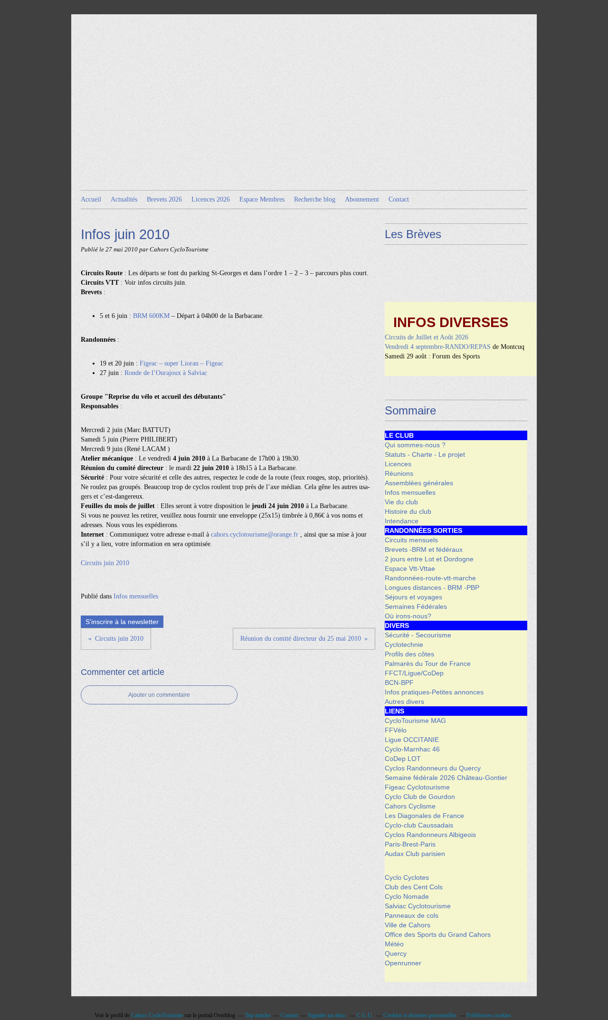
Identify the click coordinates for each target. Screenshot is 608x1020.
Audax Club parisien (415, 853)
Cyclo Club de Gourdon (420, 796)
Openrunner (403, 963)
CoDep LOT (403, 758)
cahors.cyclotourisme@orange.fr (254, 534)
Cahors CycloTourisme (157, 1015)
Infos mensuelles (136, 596)
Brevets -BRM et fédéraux (424, 549)
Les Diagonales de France (424, 815)
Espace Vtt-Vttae (410, 568)
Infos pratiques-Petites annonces (434, 692)
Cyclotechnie (404, 644)
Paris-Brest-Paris (410, 844)
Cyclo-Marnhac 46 (412, 749)
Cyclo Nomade (407, 896)
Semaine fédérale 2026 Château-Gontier (446, 777)
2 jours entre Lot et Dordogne (429, 559)
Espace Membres (262, 199)
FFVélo (396, 730)
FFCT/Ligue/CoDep (414, 673)
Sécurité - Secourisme (418, 635)
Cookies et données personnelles (419, 1015)
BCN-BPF (399, 682)
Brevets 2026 (164, 199)
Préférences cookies (488, 1015)
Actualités (124, 199)
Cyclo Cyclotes (407, 877)
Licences (398, 464)
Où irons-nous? (408, 616)
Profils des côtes (409, 654)
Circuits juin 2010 (105, 563)
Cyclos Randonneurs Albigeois (430, 834)
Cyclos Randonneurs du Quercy (433, 768)
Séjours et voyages (413, 597)
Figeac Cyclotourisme (417, 787)
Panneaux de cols (411, 915)
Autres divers (404, 701)
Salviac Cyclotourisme (418, 906)
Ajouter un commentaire (159, 695)
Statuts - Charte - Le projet (425, 454)
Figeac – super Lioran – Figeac (181, 363)
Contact (399, 199)
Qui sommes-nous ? (415, 445)
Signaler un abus (327, 1015)
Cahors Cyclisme (410, 806)
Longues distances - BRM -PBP (432, 587)
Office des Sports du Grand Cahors (438, 934)
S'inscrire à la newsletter (122, 621)
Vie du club (401, 502)
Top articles (258, 1015)
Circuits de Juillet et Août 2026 (426, 331)
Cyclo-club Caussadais (419, 825)
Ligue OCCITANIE (412, 739)
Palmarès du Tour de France (428, 663)
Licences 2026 (210, 199)
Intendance (401, 521)
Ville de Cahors (407, 925)
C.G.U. (365, 1015)
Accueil (91, 199)
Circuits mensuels (411, 540)
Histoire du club (408, 511)
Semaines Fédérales (416, 606)
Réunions (399, 473)
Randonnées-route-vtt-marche (430, 578)
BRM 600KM (151, 315)
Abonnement (362, 199)
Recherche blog (314, 199)
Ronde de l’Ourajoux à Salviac (165, 372)
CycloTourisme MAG (415, 720)
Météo (394, 944)
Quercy (396, 953)
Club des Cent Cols (414, 887)
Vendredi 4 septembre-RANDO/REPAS (438, 341)
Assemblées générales (419, 483)
